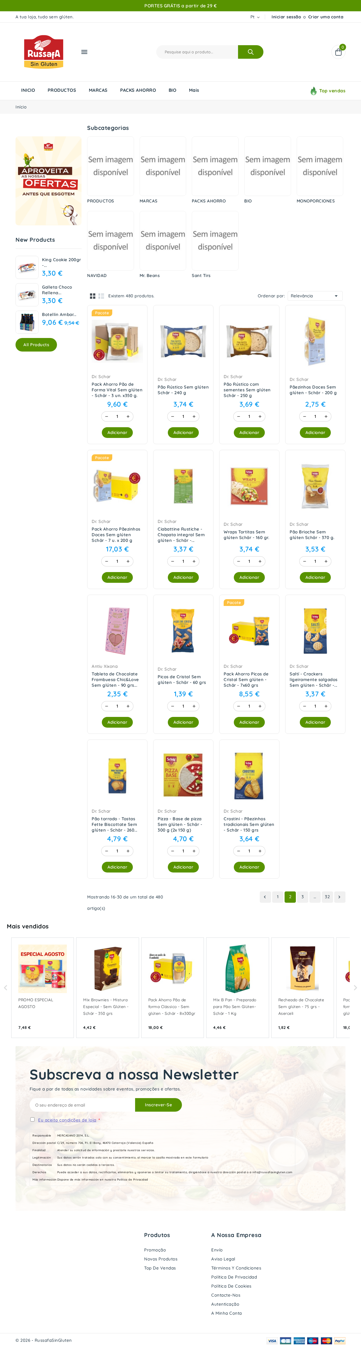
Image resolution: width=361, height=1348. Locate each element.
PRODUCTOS (62, 90)
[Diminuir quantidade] (107, 416)
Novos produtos (160, 1259)
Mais (194, 90)
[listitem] (42, 987)
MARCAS (98, 90)
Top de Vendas (160, 1268)
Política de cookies (231, 1286)
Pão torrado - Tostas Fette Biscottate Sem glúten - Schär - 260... (114, 824)
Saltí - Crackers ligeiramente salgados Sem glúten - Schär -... (314, 679)
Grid (93, 296)
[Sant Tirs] (215, 240)
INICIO (28, 90)
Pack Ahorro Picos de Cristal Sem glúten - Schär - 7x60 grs (246, 679)
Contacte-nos (225, 1295)
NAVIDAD (97, 275)
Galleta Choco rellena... (57, 289)
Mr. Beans (150, 275)
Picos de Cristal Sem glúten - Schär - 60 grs (182, 679)
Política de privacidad (234, 1277)
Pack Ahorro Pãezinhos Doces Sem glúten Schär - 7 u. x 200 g (116, 534)
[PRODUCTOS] (110, 166)
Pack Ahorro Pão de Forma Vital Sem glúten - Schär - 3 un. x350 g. (117, 389)
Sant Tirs (201, 275)
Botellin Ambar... (59, 314)
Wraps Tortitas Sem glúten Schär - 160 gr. (246, 534)
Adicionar (117, 432)
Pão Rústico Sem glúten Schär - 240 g (183, 389)
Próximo (339, 897)
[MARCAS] (163, 166)
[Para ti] (49, 180)
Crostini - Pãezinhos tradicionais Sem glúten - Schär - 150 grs (249, 824)
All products (36, 344)
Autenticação (225, 1304)
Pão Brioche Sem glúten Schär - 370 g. (312, 534)
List (101, 296)
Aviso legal (223, 1259)
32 (327, 896)
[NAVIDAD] (110, 240)
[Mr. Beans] (163, 240)
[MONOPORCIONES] (320, 166)
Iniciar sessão (286, 16)
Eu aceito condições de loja (67, 1120)
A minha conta (226, 1313)
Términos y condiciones (236, 1268)
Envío (217, 1250)
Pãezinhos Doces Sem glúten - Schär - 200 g (313, 389)
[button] (5, 987)
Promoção (155, 1250)
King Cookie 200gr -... (61, 262)
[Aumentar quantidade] (128, 416)
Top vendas (332, 90)
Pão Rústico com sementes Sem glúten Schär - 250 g (247, 389)
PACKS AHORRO (138, 90)
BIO (173, 90)
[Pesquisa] (250, 52)
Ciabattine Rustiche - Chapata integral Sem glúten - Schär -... (181, 534)
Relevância (315, 296)
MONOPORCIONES (316, 201)
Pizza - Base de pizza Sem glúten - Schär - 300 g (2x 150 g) (180, 824)
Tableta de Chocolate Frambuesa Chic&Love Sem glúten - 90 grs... (115, 679)
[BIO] (268, 166)
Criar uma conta (326, 16)
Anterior (265, 897)
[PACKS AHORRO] (215, 166)
